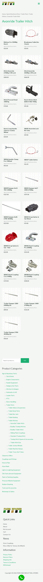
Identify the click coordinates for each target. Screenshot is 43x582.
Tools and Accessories (9, 488)
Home (4, 14)
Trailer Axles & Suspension (16, 408)
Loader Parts (10, 395)
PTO (7, 398)
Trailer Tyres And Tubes (16, 452)
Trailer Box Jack (13, 414)
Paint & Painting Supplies (10, 477)
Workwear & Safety (8, 491)
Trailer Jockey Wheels (15, 445)
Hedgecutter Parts (12, 386)
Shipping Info (7, 560)
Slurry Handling (11, 402)
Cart (4, 532)
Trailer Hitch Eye (15, 442)
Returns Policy (8, 557)
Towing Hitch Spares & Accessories (21, 439)
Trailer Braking (13, 417)
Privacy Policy (7, 554)
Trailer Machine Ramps (15, 449)
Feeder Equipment (12, 383)
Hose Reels (5, 466)
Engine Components (12, 379)
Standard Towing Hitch (17, 436)
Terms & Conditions (9, 562)
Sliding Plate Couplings (17, 433)
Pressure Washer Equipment (11, 481)
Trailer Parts (24, 14)
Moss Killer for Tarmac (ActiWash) (14, 546)
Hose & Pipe (6, 463)
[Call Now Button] (21, 577)
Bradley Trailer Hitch (16, 430)
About (5, 526)
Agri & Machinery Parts (13, 14)
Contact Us (7, 534)
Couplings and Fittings (9, 459)
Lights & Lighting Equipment (11, 470)
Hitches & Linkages (12, 389)
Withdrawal (7, 565)
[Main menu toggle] (39, 4)
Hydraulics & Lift (11, 392)
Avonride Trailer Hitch (17, 423)
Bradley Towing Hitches (18, 426)
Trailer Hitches (13, 420)
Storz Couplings (8, 543)
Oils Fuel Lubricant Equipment (11, 473)
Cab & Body (10, 376)
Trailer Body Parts (14, 411)
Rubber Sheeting (7, 484)
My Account (7, 529)
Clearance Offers (7, 455)
